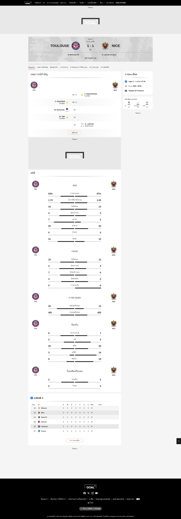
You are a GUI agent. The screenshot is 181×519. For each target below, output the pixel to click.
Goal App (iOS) (118, 499)
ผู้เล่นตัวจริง (54, 67)
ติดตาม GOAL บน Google (91, 508)
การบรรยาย (64, 67)
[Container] (55, 46)
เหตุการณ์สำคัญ (42, 67)
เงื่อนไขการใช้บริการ (58, 499)
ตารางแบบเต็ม (74, 440)
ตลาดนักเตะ (110, 3)
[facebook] (84, 493)
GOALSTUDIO (121, 3)
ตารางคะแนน (94, 67)
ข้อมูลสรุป (31, 67)
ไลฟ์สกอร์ (38, 3)
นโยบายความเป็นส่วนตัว (77, 499)
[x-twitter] (88, 493)
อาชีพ (91, 499)
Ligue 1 (90, 39)
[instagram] (92, 493)
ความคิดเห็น (105, 67)
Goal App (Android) (103, 499)
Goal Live (130, 499)
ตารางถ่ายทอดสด (53, 3)
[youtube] (96, 493)
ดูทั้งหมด (75, 132)
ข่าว (44, 3)
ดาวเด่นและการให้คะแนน (78, 67)
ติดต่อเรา (44, 499)
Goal (61, 516)
